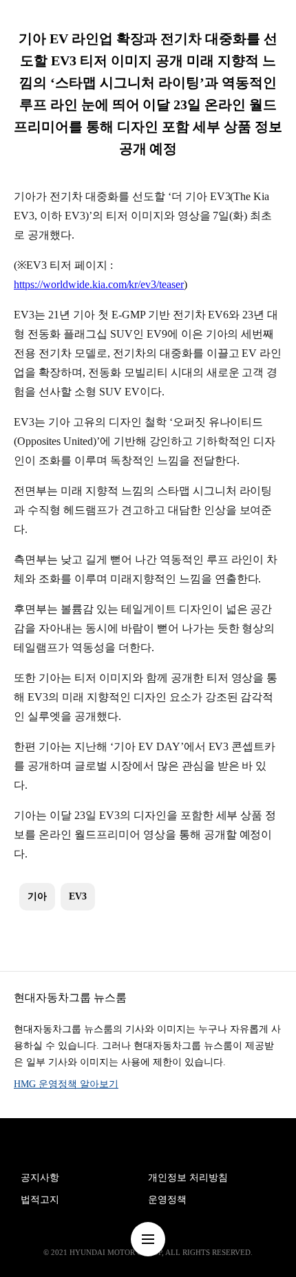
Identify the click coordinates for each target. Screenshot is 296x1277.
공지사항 (40, 1177)
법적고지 (40, 1199)
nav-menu (148, 1239)
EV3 (78, 896)
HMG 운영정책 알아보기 (66, 1084)
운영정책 (167, 1199)
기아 (37, 896)
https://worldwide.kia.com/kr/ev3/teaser (99, 284)
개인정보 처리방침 (188, 1177)
